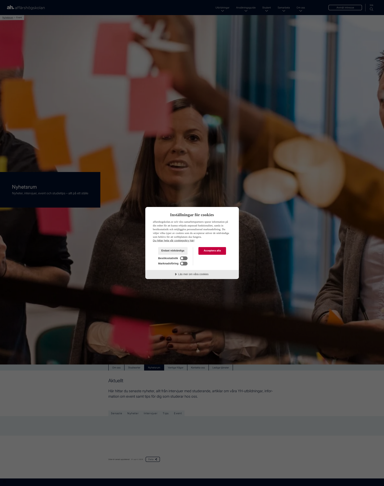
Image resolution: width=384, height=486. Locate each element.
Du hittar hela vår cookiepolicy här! (173, 240)
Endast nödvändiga (172, 250)
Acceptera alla (212, 250)
